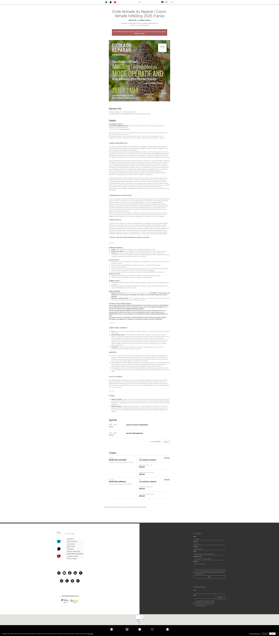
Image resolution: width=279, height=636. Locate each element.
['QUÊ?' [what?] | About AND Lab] (58, 541)
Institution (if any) (197, 556)
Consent (272, 633)
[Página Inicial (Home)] (58, 533)
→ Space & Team (71, 544)
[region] (106, 2)
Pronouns (195, 546)
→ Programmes (70, 548)
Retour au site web (139, 33)
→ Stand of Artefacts (72, 558)
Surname (195, 541)
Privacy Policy (90, 633)
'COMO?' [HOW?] (71, 546)
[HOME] (139, 2)
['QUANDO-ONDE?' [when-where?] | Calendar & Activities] (58, 556)
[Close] (277, 634)
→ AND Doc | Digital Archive (73, 551)
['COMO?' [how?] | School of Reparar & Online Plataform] (58, 548)
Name (195, 536)
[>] (162, 2)
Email (194, 551)
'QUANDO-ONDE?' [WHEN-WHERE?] (75, 553)
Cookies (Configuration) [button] (254, 633)
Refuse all (265, 633)
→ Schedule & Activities (72, 556)
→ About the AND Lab (72, 541)
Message (195, 561)
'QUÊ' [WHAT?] (70, 539)
